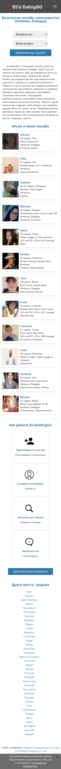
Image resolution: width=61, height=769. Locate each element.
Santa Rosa (29, 648)
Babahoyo (29, 632)
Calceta (29, 701)
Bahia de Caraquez (29, 657)
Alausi (29, 718)
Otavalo (29, 669)
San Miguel (29, 726)
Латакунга (29, 620)
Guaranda (29, 685)
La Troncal (29, 661)
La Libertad (29, 636)
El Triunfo (29, 673)
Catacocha (29, 730)
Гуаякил (29, 595)
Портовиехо (29, 608)
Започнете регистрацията (30, 571)
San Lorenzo (29, 689)
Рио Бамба (29, 612)
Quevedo (29, 616)
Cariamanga (29, 709)
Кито (29, 591)
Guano (29, 722)
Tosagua (29, 714)
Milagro (29, 624)
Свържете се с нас (37, 751)
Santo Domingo (29, 600)
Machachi (29, 677)
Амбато (29, 604)
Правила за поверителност (37, 748)
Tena (29, 705)
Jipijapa (29, 665)
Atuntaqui (29, 697)
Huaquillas (29, 652)
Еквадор (29, 734)
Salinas (29, 644)
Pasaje (29, 640)
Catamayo (29, 693)
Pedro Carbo (29, 681)
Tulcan (29, 628)
